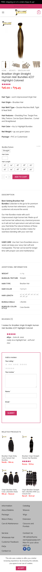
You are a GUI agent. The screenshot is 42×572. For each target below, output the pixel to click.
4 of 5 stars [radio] (23, 364)
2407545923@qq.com (32, 540)
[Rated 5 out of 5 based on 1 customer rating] (21, 84)
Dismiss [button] (38, 2)
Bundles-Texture (7, 147)
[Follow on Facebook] (25, 549)
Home (4, 70)
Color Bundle (24, 307)
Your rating (9, 361)
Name (8, 391)
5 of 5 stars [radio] (9, 368)
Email (7, 402)
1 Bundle (23, 302)
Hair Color (5, 154)
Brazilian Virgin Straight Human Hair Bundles (30, 457)
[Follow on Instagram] (29, 549)
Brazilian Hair (24, 70)
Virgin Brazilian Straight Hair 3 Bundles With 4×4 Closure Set (30, 492)
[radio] (6, 150)
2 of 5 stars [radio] (10, 364)
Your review (10, 372)
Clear (38, 146)
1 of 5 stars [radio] (6, 364)
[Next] (37, 40)
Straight (23, 278)
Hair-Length (6, 161)
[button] (3, 12)
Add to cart (21, 177)
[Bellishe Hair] (21, 12)
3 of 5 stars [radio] (15, 364)
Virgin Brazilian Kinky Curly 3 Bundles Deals (10, 491)
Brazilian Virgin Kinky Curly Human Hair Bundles (9, 458)
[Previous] (5, 40)
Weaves (12, 70)
